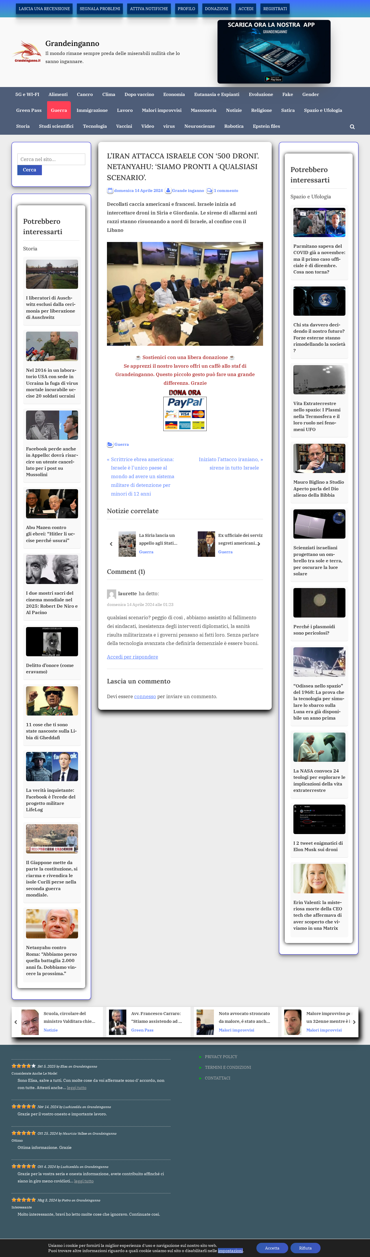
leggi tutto (76, 1087)
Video (147, 126)
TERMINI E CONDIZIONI (228, 1067)
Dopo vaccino (139, 94)
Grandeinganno (72, 43)
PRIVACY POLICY (221, 1056)
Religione (261, 110)
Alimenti (58, 94)
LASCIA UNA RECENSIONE (44, 8)
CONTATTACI (217, 1078)
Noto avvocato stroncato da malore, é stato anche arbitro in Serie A (157, 1018)
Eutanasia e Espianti (216, 94)
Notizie (234, 110)
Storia (23, 126)
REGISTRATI (275, 8)
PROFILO (186, 8)
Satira (288, 110)
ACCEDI (246, 8)
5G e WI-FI (27, 94)
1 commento (226, 190)
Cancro (85, 94)
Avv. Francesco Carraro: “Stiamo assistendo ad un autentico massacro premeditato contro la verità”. (70, 1018)
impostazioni (230, 1250)
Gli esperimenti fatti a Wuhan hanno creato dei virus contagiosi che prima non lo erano (332, 1018)
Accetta (272, 1248)
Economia (174, 94)
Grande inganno (188, 190)
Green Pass (29, 110)
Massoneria (204, 110)
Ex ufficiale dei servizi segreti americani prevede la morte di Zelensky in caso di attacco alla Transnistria (239, 539)
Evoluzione (261, 94)
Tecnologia (95, 126)
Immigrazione (92, 110)
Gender (310, 94)
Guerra (59, 110)
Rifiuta (305, 1248)
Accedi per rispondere (132, 657)
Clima (108, 94)
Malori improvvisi (162, 110)
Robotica (234, 126)
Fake (287, 94)
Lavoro (125, 110)
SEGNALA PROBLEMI (100, 8)
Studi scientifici (56, 126)
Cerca (29, 170)
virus (169, 126)
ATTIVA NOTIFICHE (149, 8)
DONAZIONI (216, 8)
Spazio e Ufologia (323, 110)
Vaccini (124, 126)
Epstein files (266, 126)
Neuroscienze (199, 126)
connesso (145, 696)
